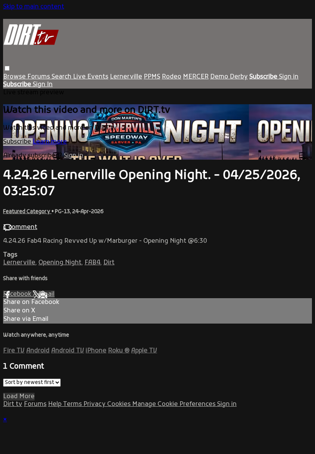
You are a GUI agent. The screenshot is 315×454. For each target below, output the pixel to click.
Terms (73, 404)
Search (62, 77)
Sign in (288, 77)
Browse (15, 77)
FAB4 (92, 263)
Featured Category (27, 212)
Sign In (43, 84)
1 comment (20, 227)
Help (55, 404)
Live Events (90, 77)
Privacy (95, 404)
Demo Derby (229, 77)
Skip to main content (33, 7)
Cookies (119, 404)
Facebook (18, 294)
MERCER (196, 77)
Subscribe (18, 142)
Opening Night (59, 263)
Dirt (108, 263)
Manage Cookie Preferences (174, 404)
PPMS (152, 77)
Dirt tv (12, 404)
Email (46, 294)
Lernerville (126, 77)
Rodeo (171, 77)
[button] (7, 68)
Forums (39, 77)
